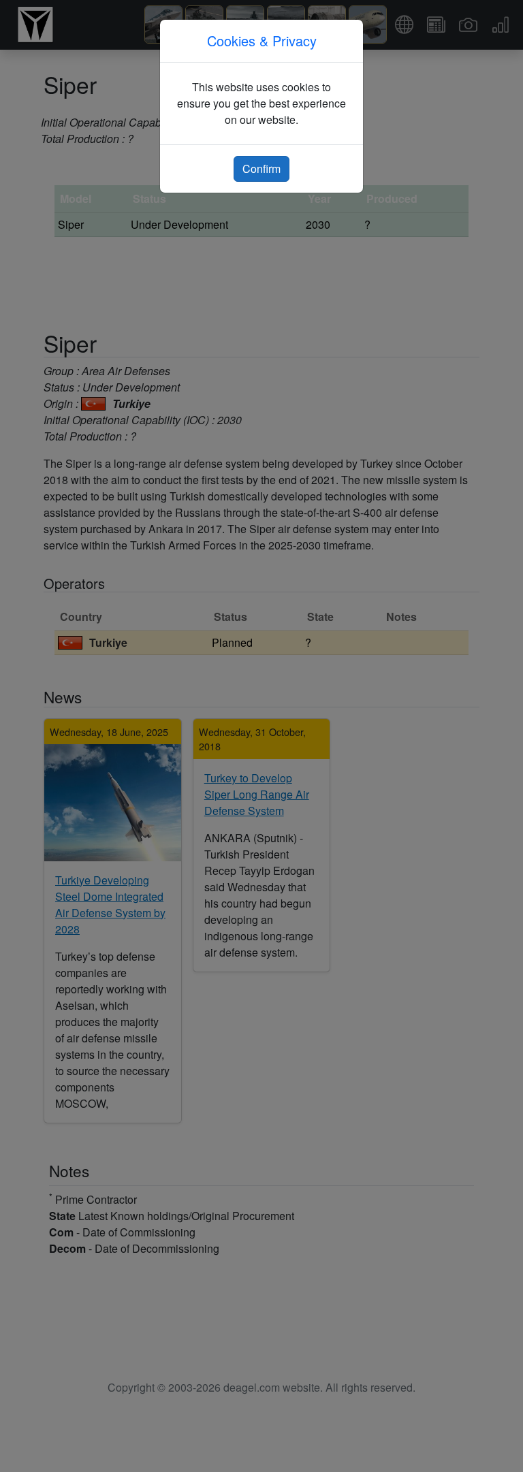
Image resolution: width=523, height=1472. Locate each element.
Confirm (261, 168)
